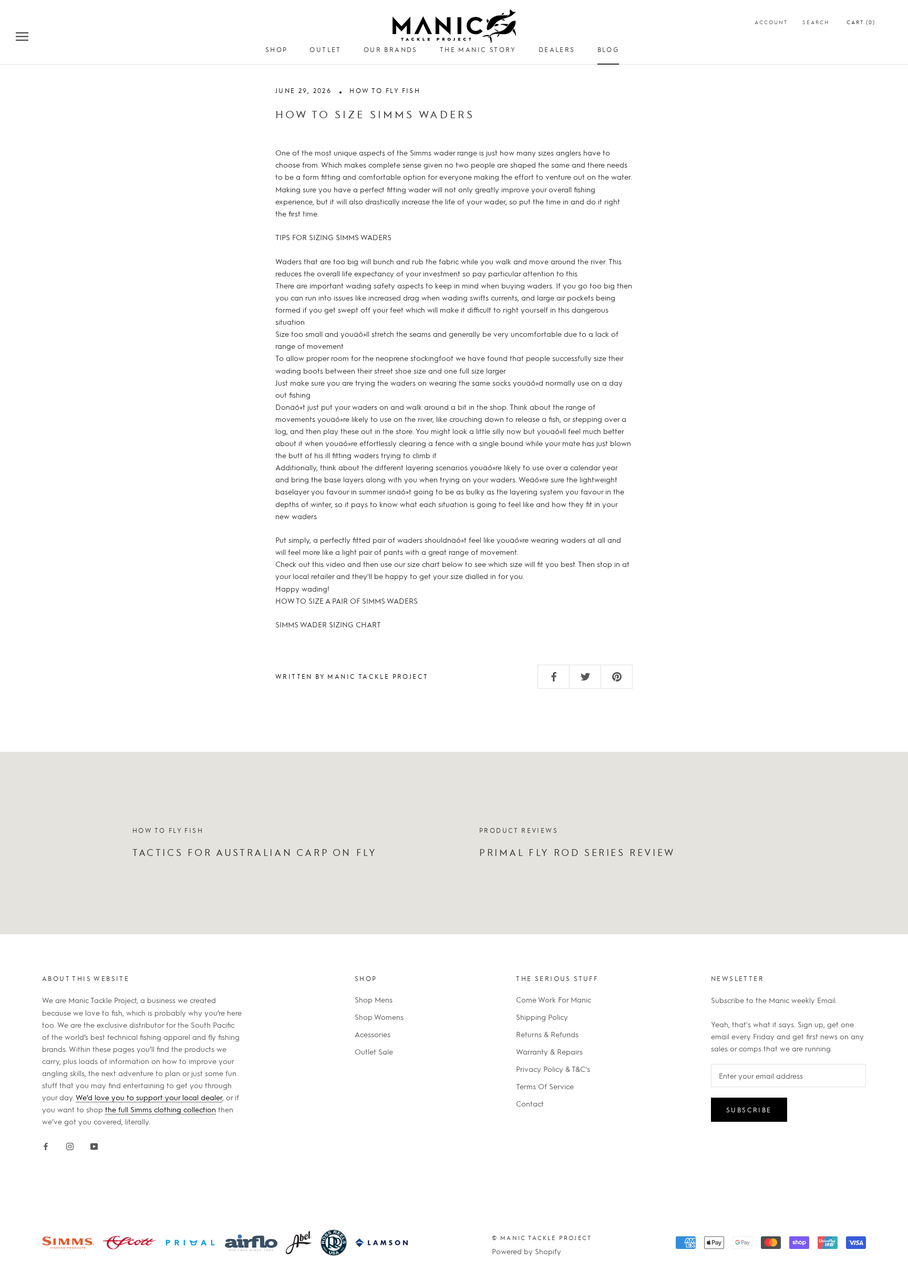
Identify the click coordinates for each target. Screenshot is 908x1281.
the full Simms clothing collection (160, 1109)
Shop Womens (379, 1016)
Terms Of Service (545, 1086)
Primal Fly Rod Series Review (577, 852)
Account (771, 21)
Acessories (372, 1034)
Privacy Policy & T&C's (553, 1068)
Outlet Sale (374, 1051)
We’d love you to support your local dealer (149, 1097)
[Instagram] (70, 1145)
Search (816, 21)
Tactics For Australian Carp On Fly (254, 852)
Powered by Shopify (526, 1251)
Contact (530, 1103)
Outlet (325, 49)
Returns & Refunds (547, 1034)
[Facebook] (45, 1145)
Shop (276, 49)
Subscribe (749, 1110)
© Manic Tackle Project (542, 1238)
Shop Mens (374, 999)
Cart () (861, 21)
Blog (608, 49)
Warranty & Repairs (549, 1051)
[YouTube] (94, 1145)
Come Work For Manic (553, 999)
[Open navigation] (22, 35)
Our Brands (391, 49)
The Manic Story (478, 49)
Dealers (557, 49)
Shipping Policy (542, 1016)
